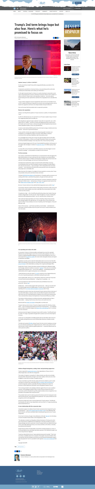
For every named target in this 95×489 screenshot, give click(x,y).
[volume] (17, 8)
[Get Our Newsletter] (72, 29)
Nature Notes (72, 53)
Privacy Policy (39, 474)
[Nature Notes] (72, 44)
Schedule (25, 11)
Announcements (40, 472)
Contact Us (39, 471)
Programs (30, 11)
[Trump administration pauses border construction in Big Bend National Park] (67, 103)
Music (19, 11)
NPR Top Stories (21, 446)
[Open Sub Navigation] (16, 11)
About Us (68, 11)
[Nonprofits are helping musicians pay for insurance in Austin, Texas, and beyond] (67, 68)
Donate (78, 2)
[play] (14, 8)
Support (61, 11)
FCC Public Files (39, 473)
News (14, 11)
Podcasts (38, 11)
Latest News (67, 64)
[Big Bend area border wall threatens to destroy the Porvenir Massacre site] (67, 91)
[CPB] (62, 486)
